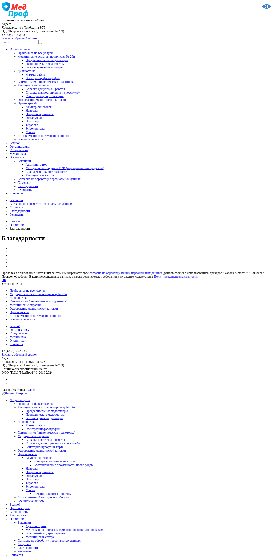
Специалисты (19, 150)
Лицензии (24, 182)
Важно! (15, 143)
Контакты (16, 193)
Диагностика (26, 71)
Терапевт (32, 125)
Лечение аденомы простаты (53, 493)
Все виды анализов (31, 139)
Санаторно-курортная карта (45, 96)
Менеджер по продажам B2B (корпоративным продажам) (65, 168)
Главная (15, 221)
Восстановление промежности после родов (63, 465)
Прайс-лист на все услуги (35, 53)
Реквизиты (25, 189)
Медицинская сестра (40, 175)
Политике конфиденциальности (176, 276)
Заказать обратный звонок (19, 38)
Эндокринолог (36, 128)
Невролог (32, 110)
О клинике (17, 157)
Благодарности (28, 186)
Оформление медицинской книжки (42, 99)
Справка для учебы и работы (45, 89)
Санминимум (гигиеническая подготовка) (46, 81)
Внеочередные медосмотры (44, 67)
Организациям (20, 146)
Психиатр (32, 121)
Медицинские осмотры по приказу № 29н (46, 56)
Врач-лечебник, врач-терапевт (46, 171)
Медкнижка (18, 153)
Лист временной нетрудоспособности (43, 135)
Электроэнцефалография (43, 78)
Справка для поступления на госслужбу (53, 92)
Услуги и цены (20, 49)
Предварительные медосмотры (47, 60)
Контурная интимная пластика (55, 461)
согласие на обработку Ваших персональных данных (126, 273)
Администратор (36, 164)
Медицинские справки (33, 85)
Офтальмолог (35, 117)
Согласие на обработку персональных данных (49, 179)
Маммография (35, 74)
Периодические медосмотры (45, 63)
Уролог (30, 132)
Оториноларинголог (40, 114)
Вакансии (24, 161)
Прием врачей (27, 103)
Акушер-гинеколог (39, 107)
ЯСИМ (30, 389)
